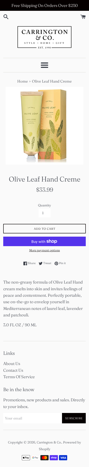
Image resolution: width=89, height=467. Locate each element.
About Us (11, 363)
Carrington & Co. (49, 442)
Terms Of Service (19, 376)
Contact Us (13, 370)
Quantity (44, 205)
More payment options (44, 250)
